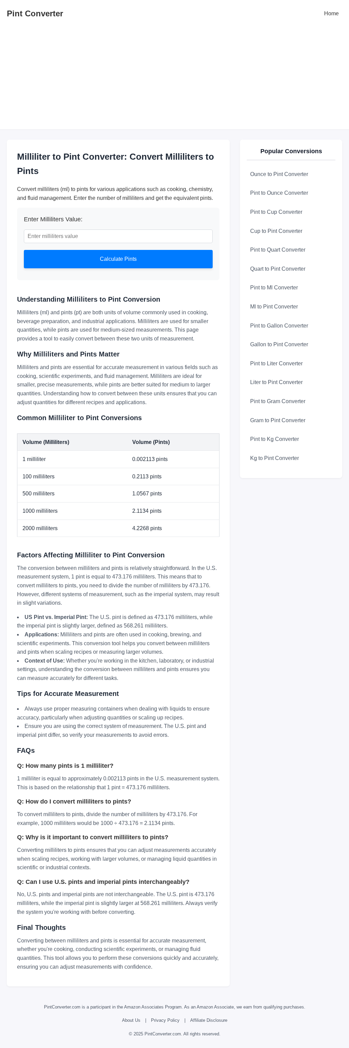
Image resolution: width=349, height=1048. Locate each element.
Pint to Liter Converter (276, 363)
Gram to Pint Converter (277, 420)
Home (331, 13)
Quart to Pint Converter (277, 269)
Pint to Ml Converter (274, 287)
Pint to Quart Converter (277, 250)
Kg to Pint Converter (274, 458)
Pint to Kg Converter (274, 439)
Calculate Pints (118, 259)
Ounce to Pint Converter (279, 174)
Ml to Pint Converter (274, 306)
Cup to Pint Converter (276, 231)
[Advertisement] (174, 78)
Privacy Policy (165, 1020)
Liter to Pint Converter (276, 382)
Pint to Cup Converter (276, 212)
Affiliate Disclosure (208, 1020)
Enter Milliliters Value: (53, 219)
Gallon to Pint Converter (279, 344)
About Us (131, 1020)
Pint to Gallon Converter (279, 326)
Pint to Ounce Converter (279, 193)
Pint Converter (35, 13)
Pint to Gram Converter (277, 401)
